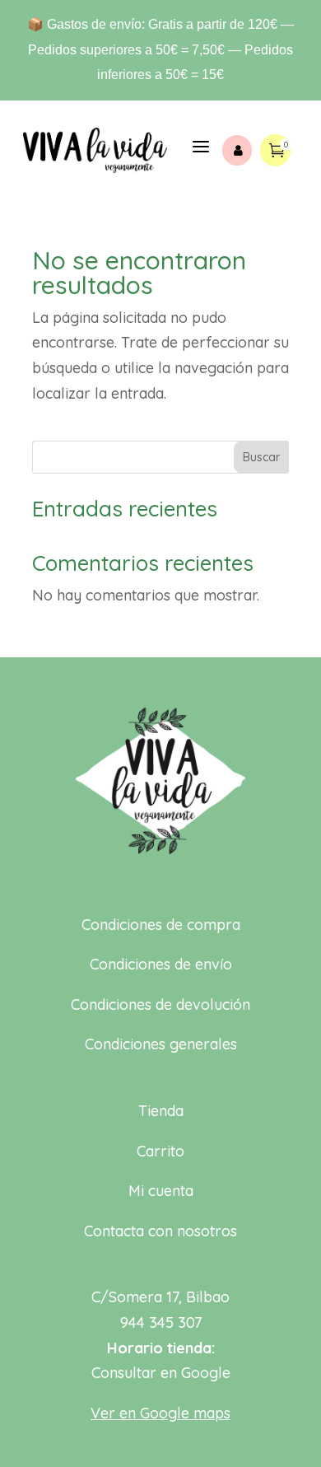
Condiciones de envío (161, 964)
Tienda (161, 1110)
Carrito (160, 1151)
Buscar (261, 457)
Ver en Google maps (160, 1413)
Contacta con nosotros (160, 1231)
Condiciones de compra (160, 924)
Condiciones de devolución (160, 1004)
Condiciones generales (161, 1044)
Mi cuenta (160, 1190)
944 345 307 (161, 1322)
